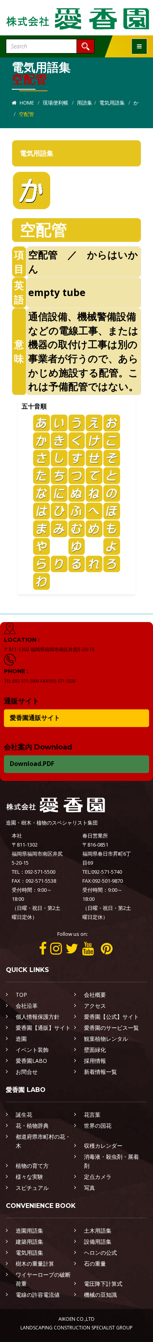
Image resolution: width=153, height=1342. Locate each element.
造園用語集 (29, 1230)
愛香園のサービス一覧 (111, 1027)
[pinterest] (107, 948)
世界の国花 (97, 1125)
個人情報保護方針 (38, 1016)
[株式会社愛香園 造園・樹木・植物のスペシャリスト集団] (78, 17)
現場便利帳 (55, 102)
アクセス (95, 1005)
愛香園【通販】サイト (43, 1027)
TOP (21, 994)
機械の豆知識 (100, 1294)
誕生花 (24, 1114)
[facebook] (43, 948)
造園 (21, 1038)
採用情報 (95, 1060)
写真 (89, 1187)
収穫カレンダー (103, 1145)
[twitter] (72, 948)
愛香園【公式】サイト (111, 1016)
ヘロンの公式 (100, 1252)
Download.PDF (32, 763)
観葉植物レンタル (106, 1038)
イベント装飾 (32, 1049)
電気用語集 (112, 102)
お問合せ (27, 1071)
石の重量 (95, 1263)
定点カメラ (97, 1176)
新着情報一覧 (100, 1071)
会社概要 (95, 994)
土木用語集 (97, 1230)
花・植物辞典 (32, 1125)
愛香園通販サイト (35, 717)
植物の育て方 (32, 1165)
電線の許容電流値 (38, 1294)
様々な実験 (29, 1176)
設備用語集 (97, 1241)
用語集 (84, 102)
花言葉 (92, 1114)
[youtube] (88, 948)
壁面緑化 (95, 1049)
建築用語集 (29, 1241)
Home (26, 102)
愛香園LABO (31, 1060)
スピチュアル (32, 1187)
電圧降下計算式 (103, 1283)
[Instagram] (56, 948)
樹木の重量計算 (35, 1263)
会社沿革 (27, 1005)
